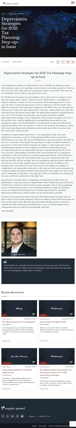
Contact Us (32, 416)
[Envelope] (73, 61)
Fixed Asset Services (16, 14)
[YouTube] (22, 416)
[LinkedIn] (68, 61)
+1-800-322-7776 (44, 416)
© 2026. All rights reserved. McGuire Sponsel (61, 425)
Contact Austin (19, 242)
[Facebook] (58, 61)
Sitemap (34, 425)
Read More (5, 340)
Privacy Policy (42, 425)
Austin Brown (6, 61)
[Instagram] (17, 416)
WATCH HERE (7, 211)
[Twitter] (63, 61)
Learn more (19, 238)
